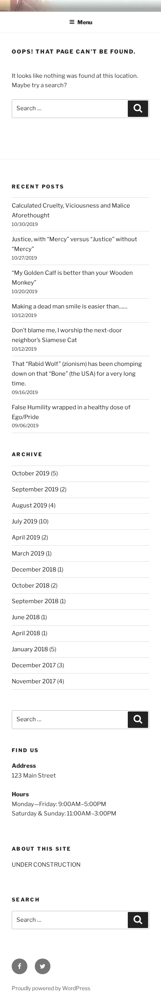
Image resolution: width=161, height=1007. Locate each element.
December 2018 (34, 569)
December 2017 (34, 665)
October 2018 (31, 585)
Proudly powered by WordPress (51, 988)
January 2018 (30, 649)
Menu (84, 22)
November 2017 (34, 681)
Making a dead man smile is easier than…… (69, 306)
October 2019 (31, 473)
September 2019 (35, 489)
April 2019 (26, 537)
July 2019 (25, 521)
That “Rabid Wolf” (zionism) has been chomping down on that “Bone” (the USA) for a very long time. (77, 373)
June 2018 (26, 617)
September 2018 (35, 601)
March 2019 (28, 553)
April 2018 (26, 633)
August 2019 (29, 505)
